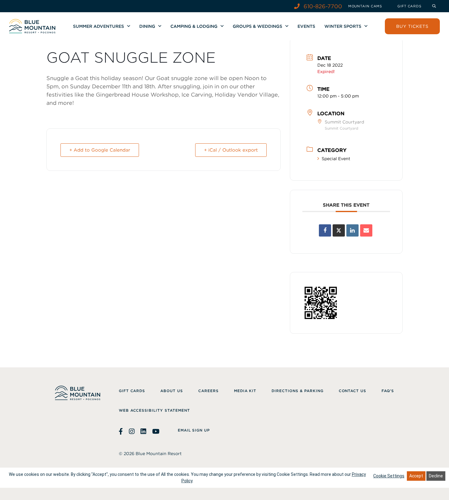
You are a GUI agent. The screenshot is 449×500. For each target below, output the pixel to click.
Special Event (336, 158)
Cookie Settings (388, 475)
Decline (436, 475)
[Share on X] (339, 230)
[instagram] (131, 431)
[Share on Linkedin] (352, 230)
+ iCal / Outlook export (231, 150)
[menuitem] (365, 6)
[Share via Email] (366, 230)
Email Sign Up (194, 430)
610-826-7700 (322, 6)
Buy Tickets (412, 26)
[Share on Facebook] (325, 230)
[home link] (32, 26)
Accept (416, 475)
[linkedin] (143, 431)
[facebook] (121, 431)
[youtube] (156, 431)
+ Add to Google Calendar (99, 150)
